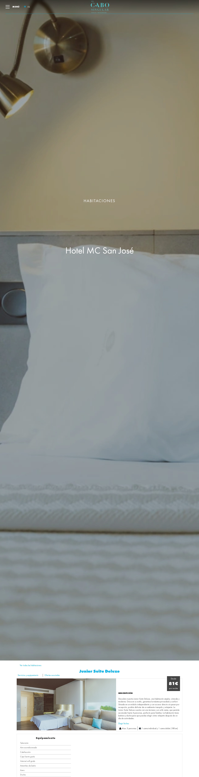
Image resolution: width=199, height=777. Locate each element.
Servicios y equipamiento (28, 675)
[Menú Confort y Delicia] (8, 6)
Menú (16, 6)
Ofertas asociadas (52, 675)
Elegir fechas (123, 723)
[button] (19, 704)
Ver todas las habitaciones (30, 665)
